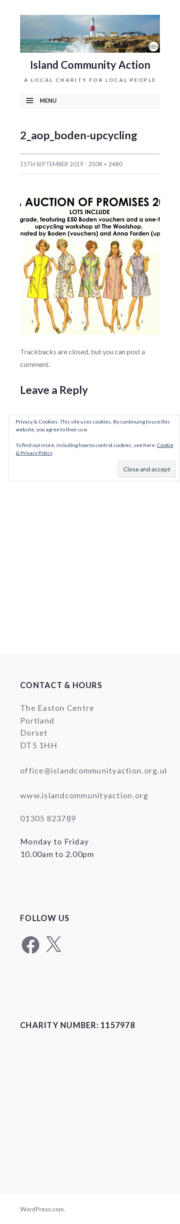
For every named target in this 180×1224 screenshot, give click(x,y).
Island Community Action (90, 64)
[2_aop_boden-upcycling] (90, 264)
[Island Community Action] (90, 32)
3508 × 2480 (105, 164)
